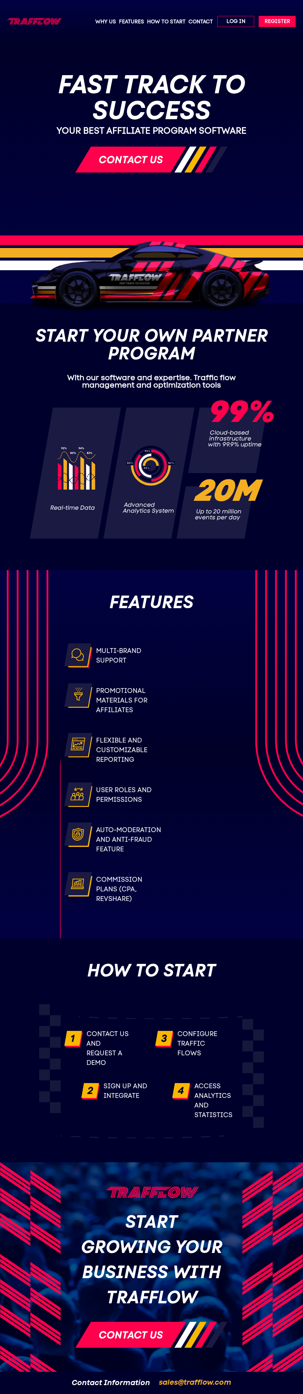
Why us (105, 21)
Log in (236, 21)
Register (277, 21)
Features (131, 21)
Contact (200, 21)
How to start (166, 21)
